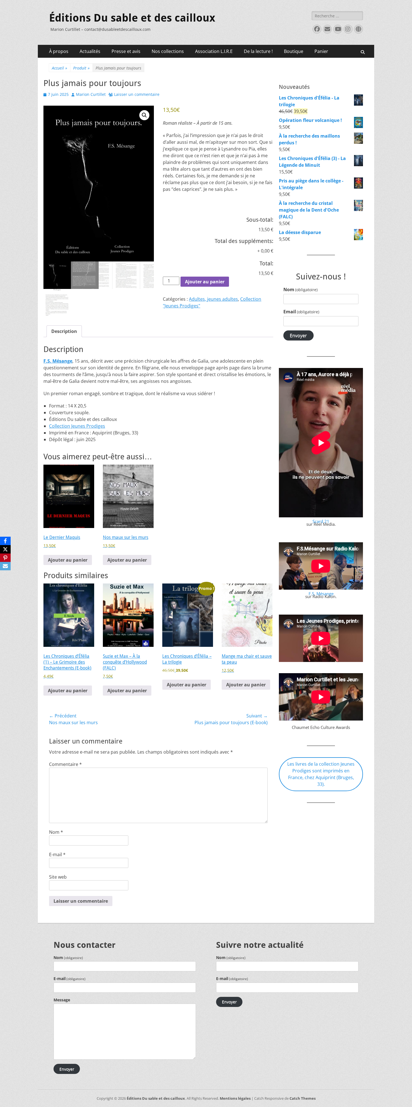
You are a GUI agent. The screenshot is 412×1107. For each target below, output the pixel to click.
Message (62, 999)
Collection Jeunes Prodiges (77, 426)
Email (301, 312)
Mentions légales (235, 1098)
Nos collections (168, 51)
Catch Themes (303, 1098)
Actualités (90, 51)
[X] (5, 549)
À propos (58, 51)
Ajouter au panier (204, 282)
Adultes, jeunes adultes (213, 299)
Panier (321, 51)
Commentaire (65, 764)
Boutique (293, 51)
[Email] (5, 566)
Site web (58, 877)
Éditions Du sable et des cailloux (132, 18)
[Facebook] (5, 541)
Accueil (59, 68)
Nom (56, 832)
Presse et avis (126, 51)
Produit (81, 68)
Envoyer (298, 335)
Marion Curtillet (91, 94)
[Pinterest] (5, 558)
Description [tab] (64, 331)
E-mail (57, 854)
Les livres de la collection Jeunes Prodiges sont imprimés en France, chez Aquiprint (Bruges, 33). (321, 774)
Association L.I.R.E (214, 51)
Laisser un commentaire (136, 94)
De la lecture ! (258, 51)
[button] (144, 115)
